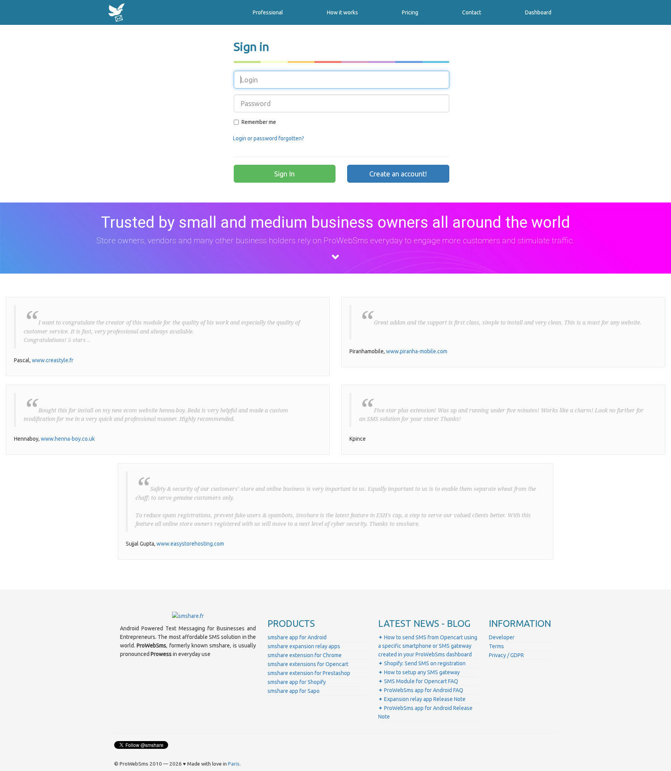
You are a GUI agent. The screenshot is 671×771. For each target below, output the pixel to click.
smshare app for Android (297, 637)
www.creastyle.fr (52, 360)
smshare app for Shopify (297, 682)
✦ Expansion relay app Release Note (422, 699)
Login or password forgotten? (268, 138)
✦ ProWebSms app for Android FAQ (420, 690)
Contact (471, 12)
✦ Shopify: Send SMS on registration (422, 663)
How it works (342, 12)
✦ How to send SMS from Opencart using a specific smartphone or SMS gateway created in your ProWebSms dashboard (427, 646)
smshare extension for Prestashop (309, 673)
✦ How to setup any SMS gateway (419, 672)
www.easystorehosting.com (190, 544)
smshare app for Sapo (294, 691)
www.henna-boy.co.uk (68, 439)
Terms (496, 646)
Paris (234, 764)
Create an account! (398, 174)
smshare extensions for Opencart (308, 664)
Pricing (410, 12)
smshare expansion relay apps (304, 646)
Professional (268, 12)
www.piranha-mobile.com (416, 351)
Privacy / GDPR (506, 655)
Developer (502, 637)
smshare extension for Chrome (305, 655)
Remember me (259, 122)
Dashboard (538, 12)
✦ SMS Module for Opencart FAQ (418, 681)
